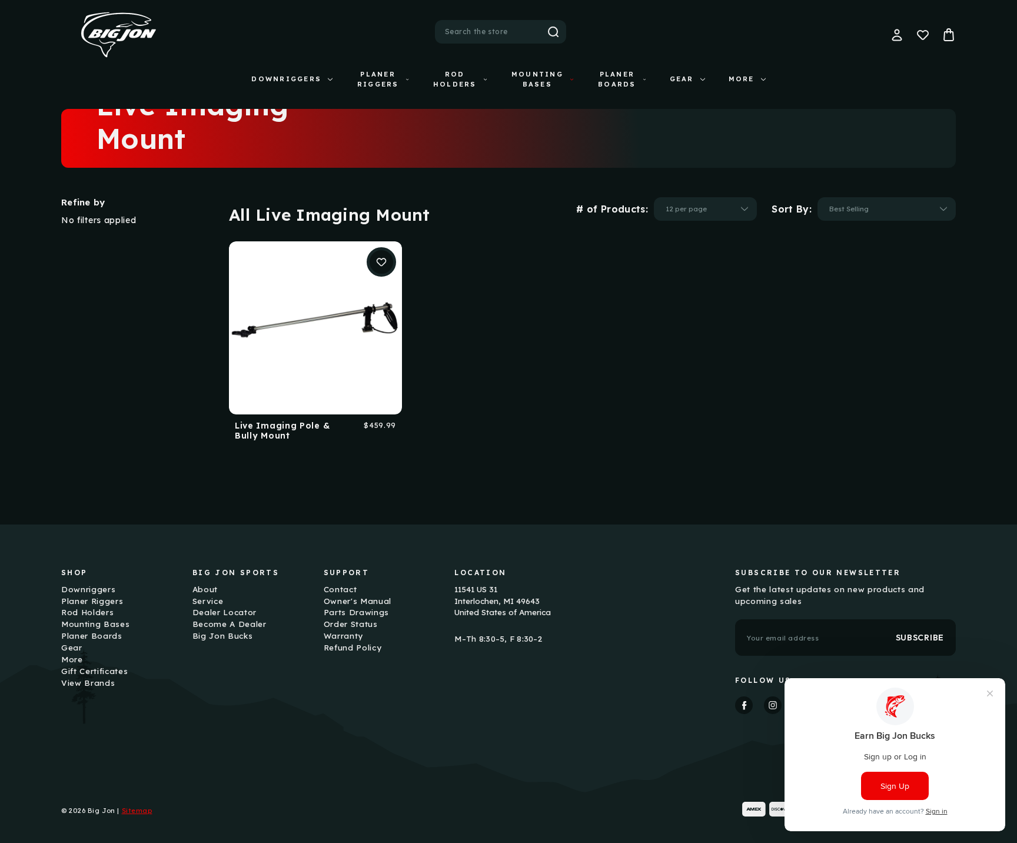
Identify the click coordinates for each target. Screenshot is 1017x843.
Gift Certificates (94, 671)
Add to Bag (315, 327)
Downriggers (286, 79)
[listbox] (705, 209)
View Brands (88, 683)
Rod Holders (455, 79)
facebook (744, 705)
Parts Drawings (356, 612)
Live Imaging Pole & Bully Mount (282, 431)
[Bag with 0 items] (948, 34)
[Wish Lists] (922, 34)
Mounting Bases (537, 79)
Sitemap (137, 811)
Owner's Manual (357, 601)
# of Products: (612, 209)
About (205, 589)
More (742, 79)
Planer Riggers (378, 79)
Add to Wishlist (381, 262)
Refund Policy (353, 647)
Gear (682, 79)
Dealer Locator (224, 612)
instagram (773, 705)
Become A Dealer (229, 624)
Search (553, 32)
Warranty (343, 635)
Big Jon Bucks (222, 635)
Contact (340, 589)
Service (208, 601)
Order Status (351, 624)
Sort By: (792, 209)
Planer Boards (617, 79)
